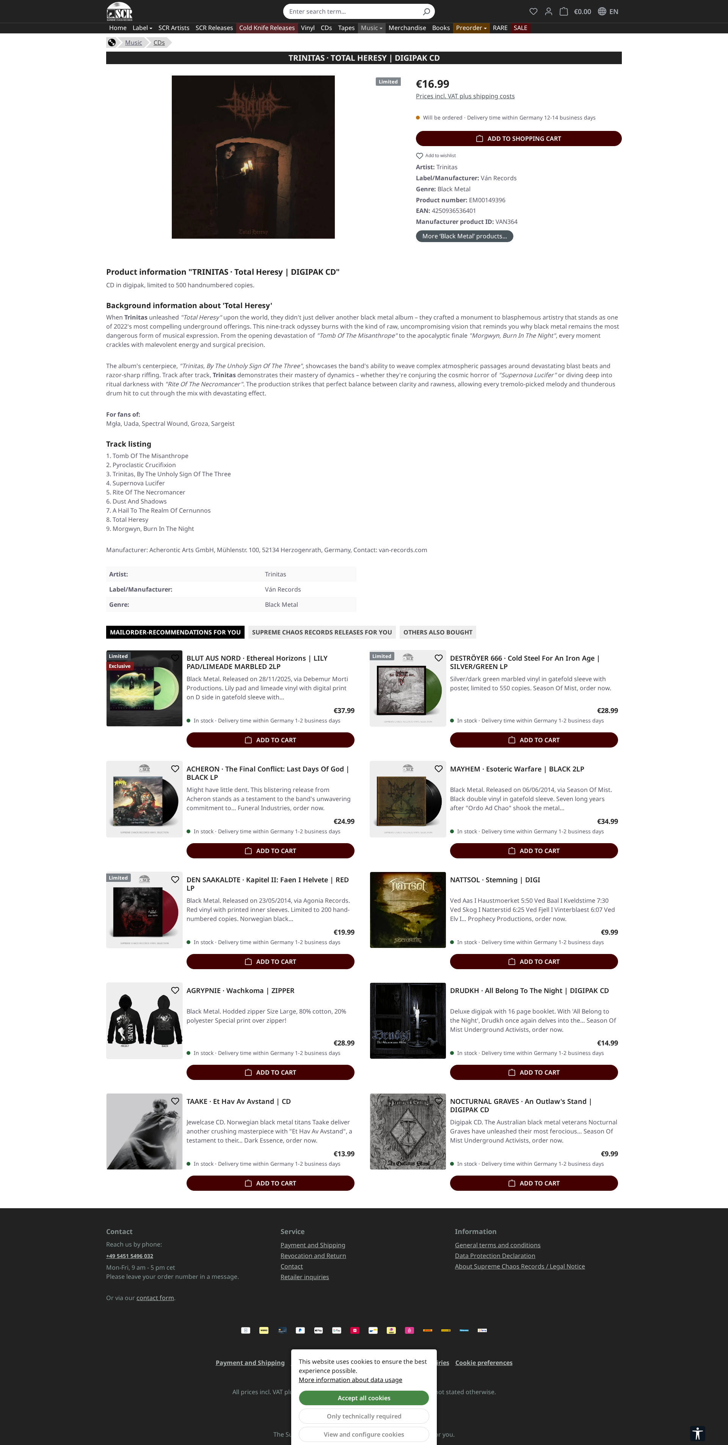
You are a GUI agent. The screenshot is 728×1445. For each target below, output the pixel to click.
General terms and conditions (498, 1245)
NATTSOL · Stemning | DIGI (495, 879)
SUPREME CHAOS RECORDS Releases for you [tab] (322, 632)
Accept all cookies (364, 1398)
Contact (292, 1266)
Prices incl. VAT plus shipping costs (465, 96)
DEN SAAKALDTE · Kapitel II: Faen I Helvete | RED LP (268, 883)
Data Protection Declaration (495, 1255)
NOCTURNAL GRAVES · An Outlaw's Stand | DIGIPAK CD (521, 1105)
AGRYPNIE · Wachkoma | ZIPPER (241, 990)
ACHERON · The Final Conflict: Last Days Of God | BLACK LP (268, 773)
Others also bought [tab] (437, 632)
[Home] (112, 42)
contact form (155, 1298)
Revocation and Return (313, 1255)
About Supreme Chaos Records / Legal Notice (520, 1266)
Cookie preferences (484, 1362)
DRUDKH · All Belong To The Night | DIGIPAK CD (529, 990)
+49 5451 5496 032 (129, 1255)
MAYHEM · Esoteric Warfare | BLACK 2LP (517, 769)
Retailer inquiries (305, 1277)
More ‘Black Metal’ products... (464, 236)
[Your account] (548, 11)
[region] (253, 157)
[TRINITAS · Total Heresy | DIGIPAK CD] (253, 157)
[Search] (426, 11)
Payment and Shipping (313, 1245)
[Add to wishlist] (173, 658)
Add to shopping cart (523, 138)
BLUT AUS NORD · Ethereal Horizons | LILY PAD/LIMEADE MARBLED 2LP (257, 662)
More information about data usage (350, 1380)
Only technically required (364, 1416)
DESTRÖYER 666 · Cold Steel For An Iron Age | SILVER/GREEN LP (525, 662)
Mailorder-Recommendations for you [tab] (175, 632)
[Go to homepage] (119, 11)
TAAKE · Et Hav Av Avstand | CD (239, 1101)
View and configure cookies (364, 1434)
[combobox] (350, 11)
